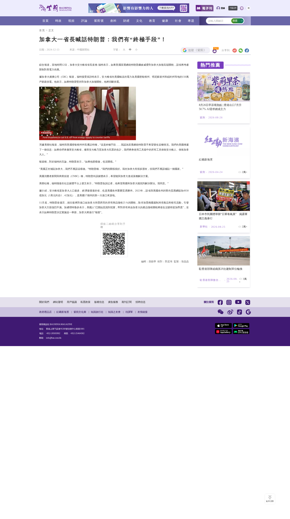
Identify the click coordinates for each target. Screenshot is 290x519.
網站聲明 (58, 302)
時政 (58, 20)
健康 (165, 20)
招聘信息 (140, 302)
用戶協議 (72, 302)
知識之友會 (114, 312)
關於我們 (44, 302)
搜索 (234, 20)
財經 (126, 20)
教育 (152, 20)
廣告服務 (113, 302)
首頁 (45, 20)
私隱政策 (85, 302)
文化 (139, 20)
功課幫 (129, 312)
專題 (191, 20)
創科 (113, 20)
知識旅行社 (97, 312)
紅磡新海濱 (62, 312)
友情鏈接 (142, 312)
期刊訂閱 (127, 302)
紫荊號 (99, 20)
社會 (178, 20)
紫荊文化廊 (80, 312)
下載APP (233, 8)
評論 (84, 20)
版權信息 (99, 302)
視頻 (71, 20)
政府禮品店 (45, 312)
